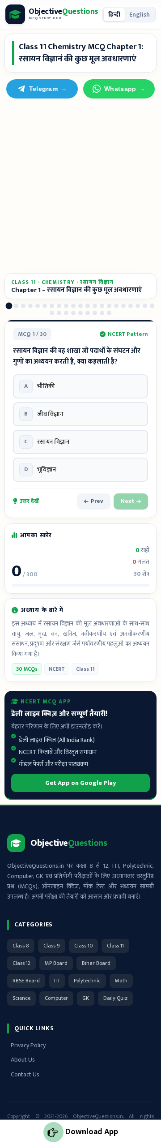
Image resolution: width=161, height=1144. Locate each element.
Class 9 (51, 945)
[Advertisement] (80, 185)
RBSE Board (26, 980)
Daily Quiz (115, 998)
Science (21, 998)
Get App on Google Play (80, 783)
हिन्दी (114, 14)
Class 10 (83, 945)
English (139, 14)
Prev (97, 501)
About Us (23, 1059)
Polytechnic (87, 980)
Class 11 (115, 945)
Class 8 (21, 945)
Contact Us (25, 1074)
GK (85, 998)
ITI (56, 980)
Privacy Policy (28, 1045)
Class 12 (21, 963)
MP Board (56, 963)
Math (121, 980)
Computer (56, 998)
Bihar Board (96, 963)
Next (127, 501)
